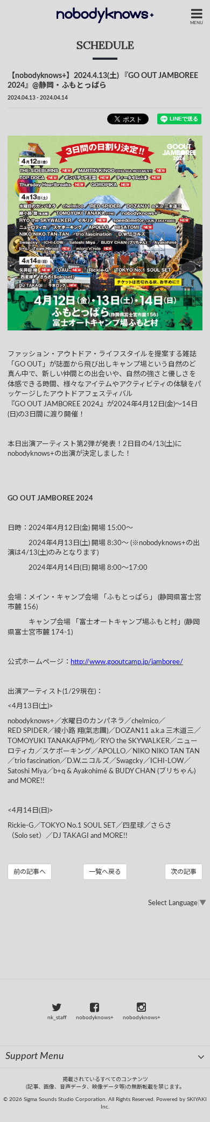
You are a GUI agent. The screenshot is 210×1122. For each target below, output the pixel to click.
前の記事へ (29, 872)
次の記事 (184, 872)
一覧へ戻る (105, 872)
